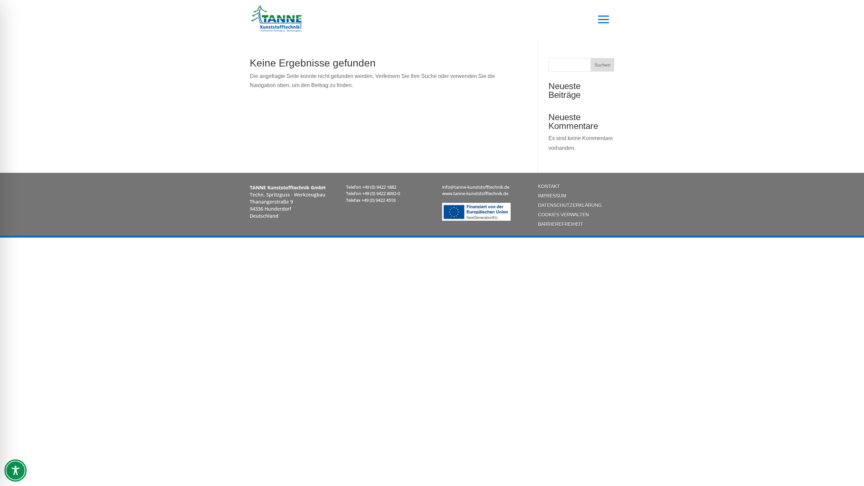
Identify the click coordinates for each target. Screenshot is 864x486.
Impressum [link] (552, 195)
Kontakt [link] (549, 186)
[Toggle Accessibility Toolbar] (15, 470)
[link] (282, 18)
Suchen (602, 65)
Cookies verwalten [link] (563, 214)
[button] (603, 18)
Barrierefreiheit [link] (560, 224)
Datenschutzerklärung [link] (570, 205)
